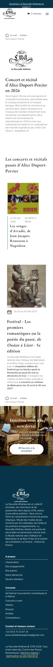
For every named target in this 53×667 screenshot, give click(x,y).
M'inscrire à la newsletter (26, 449)
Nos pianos (11, 570)
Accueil (13, 35)
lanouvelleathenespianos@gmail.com (24, 635)
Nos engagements (14, 566)
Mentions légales (29, 652)
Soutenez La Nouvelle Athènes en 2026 (26, 5)
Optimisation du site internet (20, 655)
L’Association (12, 562)
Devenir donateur (14, 579)
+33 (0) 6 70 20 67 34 (16, 631)
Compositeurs (12, 617)
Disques (9, 609)
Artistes (23, 35)
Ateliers (9, 604)
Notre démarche (13, 575)
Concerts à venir (13, 600)
